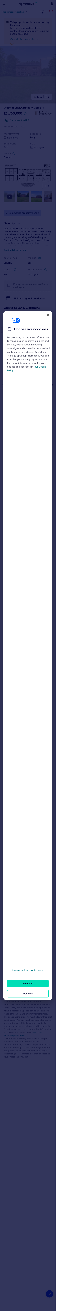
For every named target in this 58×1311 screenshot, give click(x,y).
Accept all (27, 983)
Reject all (28, 993)
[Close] (48, 314)
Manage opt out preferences (27, 970)
